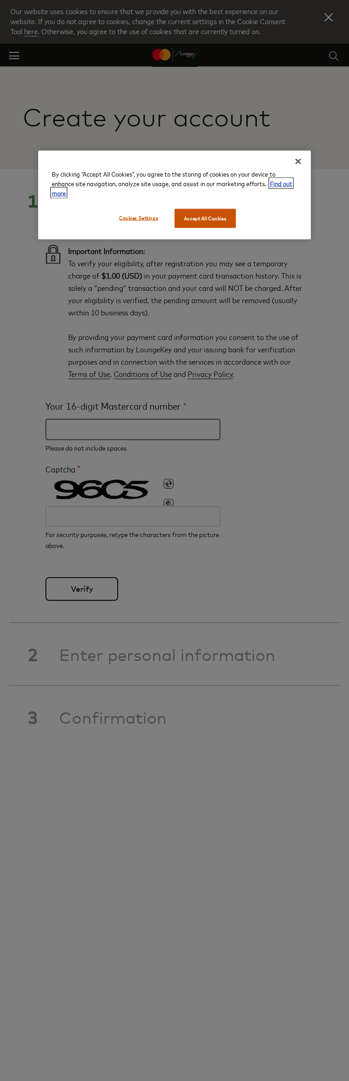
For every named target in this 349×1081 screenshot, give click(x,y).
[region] (174, 195)
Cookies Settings (138, 217)
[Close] (298, 162)
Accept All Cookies (205, 218)
